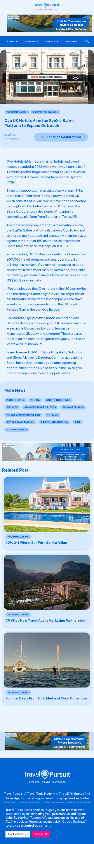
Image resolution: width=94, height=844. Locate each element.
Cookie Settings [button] (18, 834)
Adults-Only (15, 400)
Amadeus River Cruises (40, 407)
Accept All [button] (41, 834)
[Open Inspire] (37, 41)
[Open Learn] (16, 41)
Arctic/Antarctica (54, 422)
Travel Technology (45, 112)
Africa (35, 400)
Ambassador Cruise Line (23, 414)
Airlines (12, 407)
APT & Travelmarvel (20, 422)
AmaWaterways (73, 407)
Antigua (52, 414)
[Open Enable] (57, 41)
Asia (77, 422)
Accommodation (17, 112)
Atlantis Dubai (17, 429)
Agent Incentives (58, 400)
